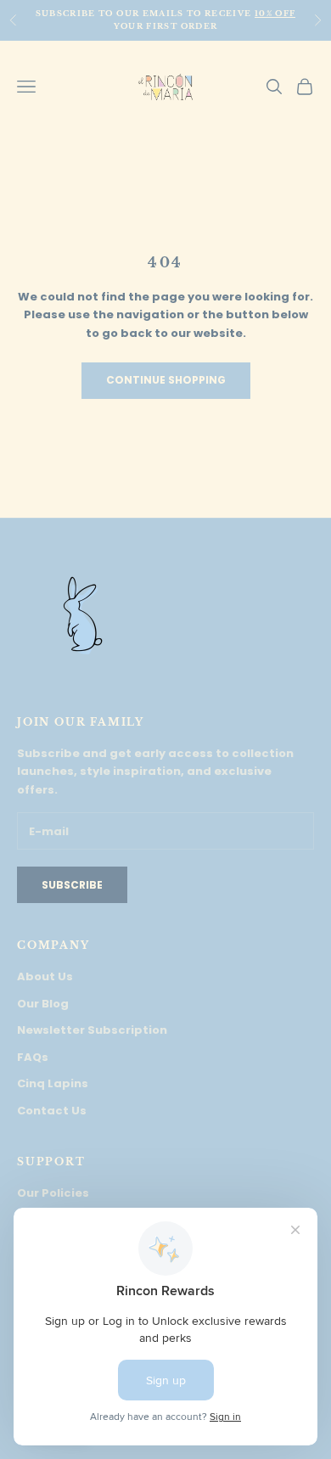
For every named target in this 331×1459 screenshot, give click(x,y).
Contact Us (52, 1111)
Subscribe (72, 885)
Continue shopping (166, 380)
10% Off (275, 13)
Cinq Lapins (52, 1083)
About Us (45, 976)
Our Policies (53, 1193)
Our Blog (43, 1004)
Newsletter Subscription (92, 1030)
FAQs (32, 1057)
